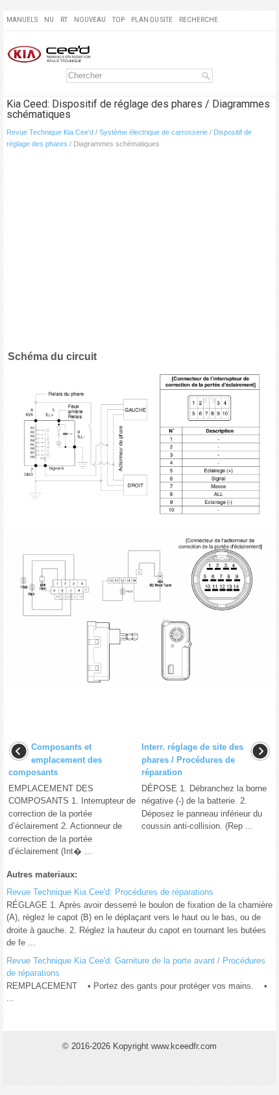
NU (49, 19)
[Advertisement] (139, 252)
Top (118, 19)
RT (63, 19)
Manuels (22, 19)
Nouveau (90, 19)
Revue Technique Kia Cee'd (49, 132)
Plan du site (152, 19)
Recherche (198, 19)
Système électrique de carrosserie (153, 132)
